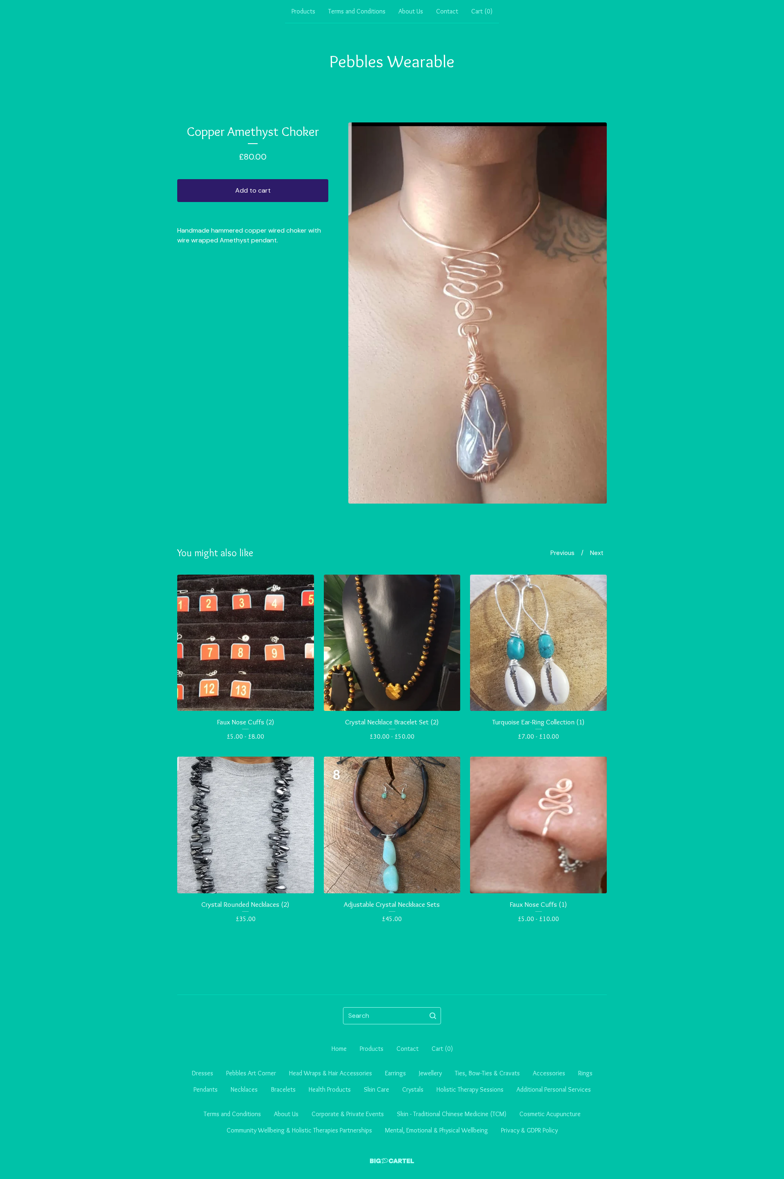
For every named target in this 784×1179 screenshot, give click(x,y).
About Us (411, 11)
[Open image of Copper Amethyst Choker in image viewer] (477, 313)
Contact (447, 11)
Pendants (206, 1089)
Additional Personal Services (554, 1089)
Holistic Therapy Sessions (470, 1089)
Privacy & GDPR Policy (529, 1130)
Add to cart (253, 190)
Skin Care (376, 1089)
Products (303, 11)
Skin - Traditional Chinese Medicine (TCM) (451, 1114)
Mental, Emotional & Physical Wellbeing (436, 1130)
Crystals (412, 1089)
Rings (585, 1073)
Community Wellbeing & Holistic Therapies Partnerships (299, 1130)
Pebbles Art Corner (251, 1073)
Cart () (481, 11)
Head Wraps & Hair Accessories (330, 1073)
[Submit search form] (433, 1016)
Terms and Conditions (356, 11)
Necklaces (244, 1089)
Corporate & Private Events (348, 1114)
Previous (562, 553)
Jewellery (430, 1073)
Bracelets (283, 1089)
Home (339, 1048)
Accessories (549, 1073)
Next (597, 553)
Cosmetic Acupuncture (550, 1114)
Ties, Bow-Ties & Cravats (487, 1073)
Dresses (202, 1073)
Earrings (395, 1073)
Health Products (330, 1089)
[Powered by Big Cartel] (392, 1161)
